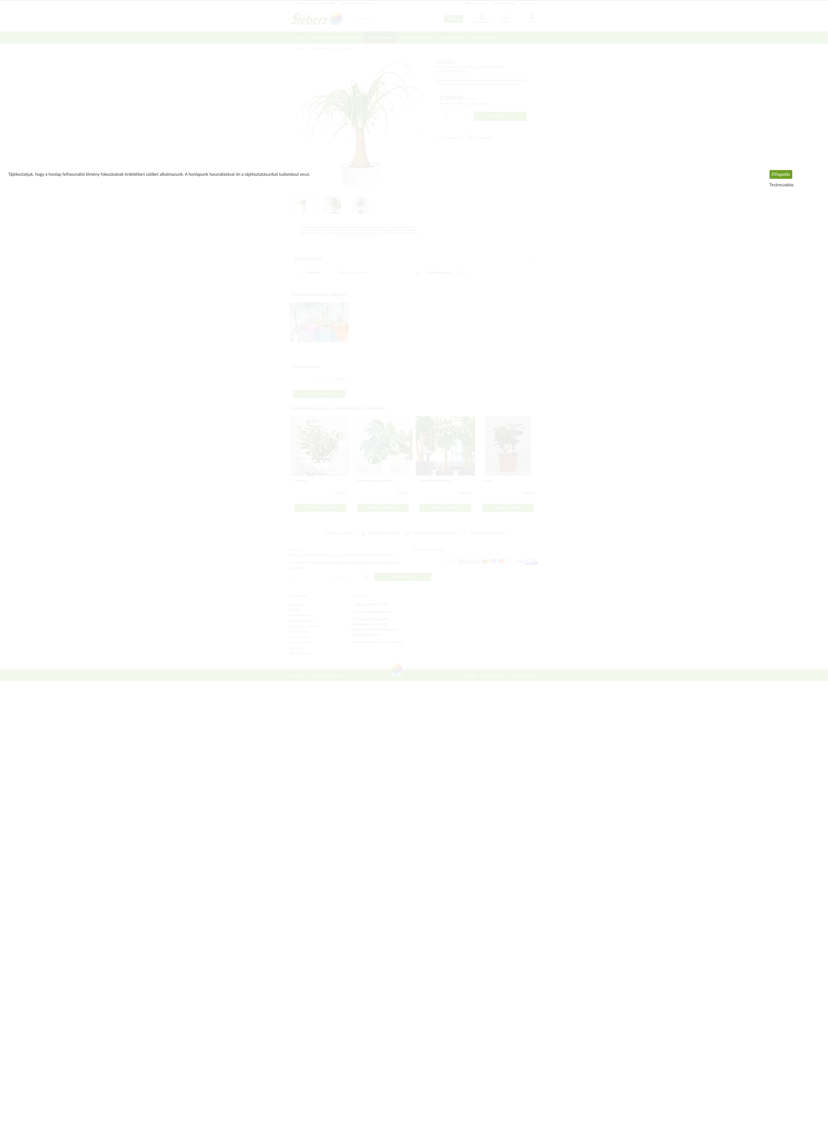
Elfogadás (781, 174)
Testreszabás (781, 185)
